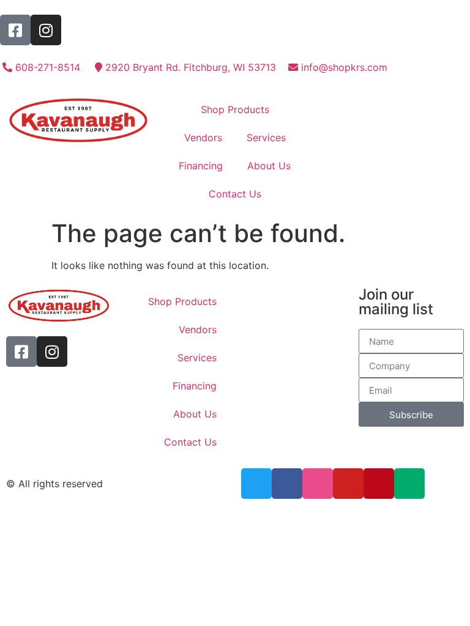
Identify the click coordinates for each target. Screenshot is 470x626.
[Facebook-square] (15, 30)
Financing (201, 166)
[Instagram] (46, 30)
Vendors (203, 137)
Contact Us (235, 194)
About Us (269, 166)
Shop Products (235, 109)
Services (266, 137)
